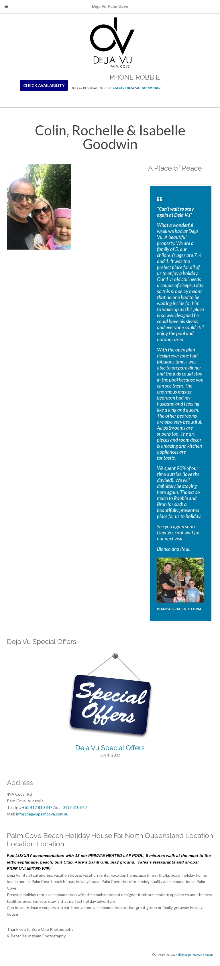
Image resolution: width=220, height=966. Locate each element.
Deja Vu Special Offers (110, 748)
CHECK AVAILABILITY (43, 85)
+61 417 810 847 (124, 88)
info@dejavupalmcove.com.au (42, 813)
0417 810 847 (151, 88)
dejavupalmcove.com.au (195, 955)
